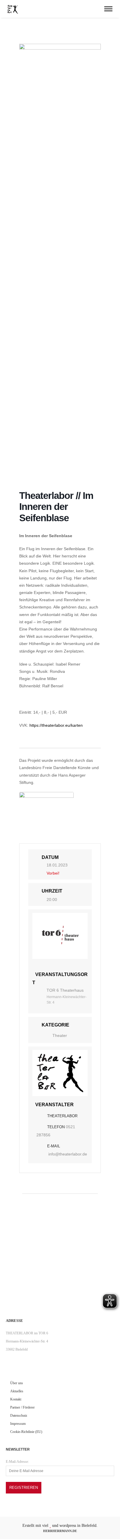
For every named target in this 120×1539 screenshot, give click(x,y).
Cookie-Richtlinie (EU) (26, 1432)
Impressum (18, 1424)
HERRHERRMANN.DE (60, 1531)
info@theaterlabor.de (67, 1154)
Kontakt (15, 1399)
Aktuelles (16, 1391)
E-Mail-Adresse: (17, 1462)
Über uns (16, 1383)
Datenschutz (18, 1415)
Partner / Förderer (22, 1407)
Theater (59, 1035)
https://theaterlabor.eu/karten (56, 725)
